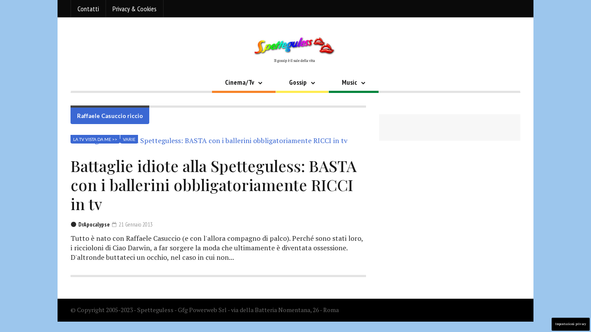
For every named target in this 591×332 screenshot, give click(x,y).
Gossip (298, 82)
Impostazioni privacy (570, 324)
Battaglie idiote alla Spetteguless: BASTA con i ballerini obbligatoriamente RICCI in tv (214, 184)
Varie (129, 139)
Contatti (88, 8)
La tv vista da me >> (95, 139)
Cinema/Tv (239, 82)
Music (349, 82)
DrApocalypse (94, 224)
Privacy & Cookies (134, 8)
